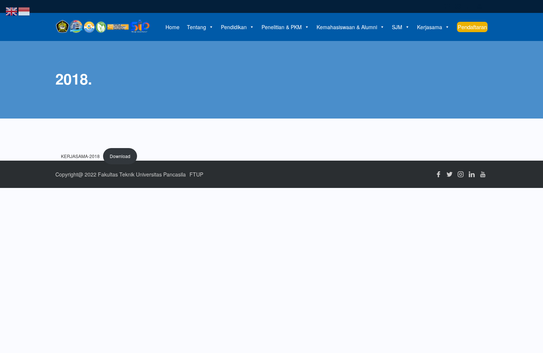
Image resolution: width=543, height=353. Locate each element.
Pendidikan (234, 27)
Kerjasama (429, 27)
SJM (397, 27)
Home (172, 27)
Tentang (196, 27)
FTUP (196, 174)
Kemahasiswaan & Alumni (347, 27)
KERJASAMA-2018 (80, 156)
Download (120, 156)
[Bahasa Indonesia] (24, 10)
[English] (12, 10)
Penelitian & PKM (282, 27)
